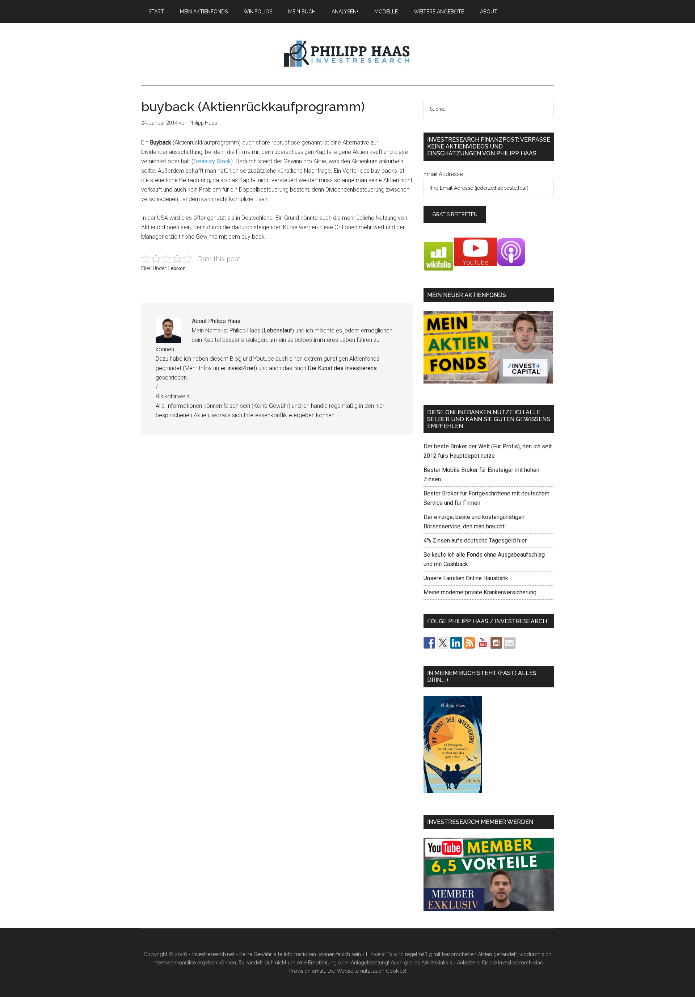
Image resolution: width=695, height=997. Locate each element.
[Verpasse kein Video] (483, 643)
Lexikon (177, 268)
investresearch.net (347, 54)
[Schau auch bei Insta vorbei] (496, 643)
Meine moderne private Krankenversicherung (480, 592)
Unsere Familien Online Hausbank (466, 578)
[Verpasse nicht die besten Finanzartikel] (509, 643)
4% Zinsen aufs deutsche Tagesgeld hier (475, 540)
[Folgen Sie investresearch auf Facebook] (429, 643)
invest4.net (241, 368)
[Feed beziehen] (469, 643)
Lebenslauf (278, 330)
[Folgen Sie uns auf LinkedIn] (456, 643)
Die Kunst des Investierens (342, 368)
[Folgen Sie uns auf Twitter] (442, 643)
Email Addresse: (444, 174)
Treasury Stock (212, 161)
